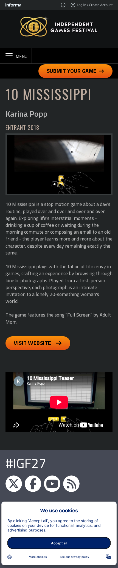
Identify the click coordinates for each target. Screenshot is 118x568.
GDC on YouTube (52, 483)
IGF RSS (71, 483)
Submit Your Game (72, 70)
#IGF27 (25, 463)
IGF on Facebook (33, 483)
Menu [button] (21, 56)
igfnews (13, 483)
